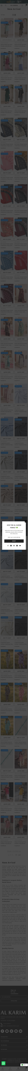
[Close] (26, 521)
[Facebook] (7, 545)
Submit (14, 541)
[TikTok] (17, 545)
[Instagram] (10, 545)
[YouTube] (20, 545)
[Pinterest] (14, 545)
